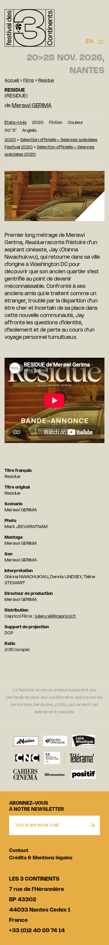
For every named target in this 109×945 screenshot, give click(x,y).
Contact (18, 850)
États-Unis (16, 123)
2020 (10, 140)
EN (89, 41)
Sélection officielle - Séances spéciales (58, 140)
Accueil (12, 81)
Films (28, 81)
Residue (46, 81)
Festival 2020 (19, 147)
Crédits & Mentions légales (40, 858)
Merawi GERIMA (31, 105)
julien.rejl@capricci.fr (55, 617)
